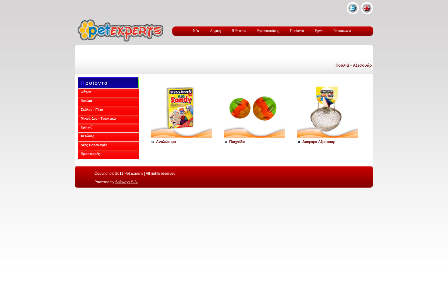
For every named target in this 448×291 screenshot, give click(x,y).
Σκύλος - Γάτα (92, 109)
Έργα (318, 31)
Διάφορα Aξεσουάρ (318, 142)
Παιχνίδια (237, 142)
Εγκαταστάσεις (268, 31)
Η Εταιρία (239, 31)
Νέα (196, 31)
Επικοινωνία (342, 31)
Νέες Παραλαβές (94, 145)
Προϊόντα (297, 31)
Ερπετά (87, 127)
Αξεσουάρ (362, 65)
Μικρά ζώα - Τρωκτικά (98, 118)
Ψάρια (86, 92)
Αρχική (215, 31)
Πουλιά (342, 65)
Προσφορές (90, 154)
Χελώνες (87, 136)
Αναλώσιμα (166, 142)
